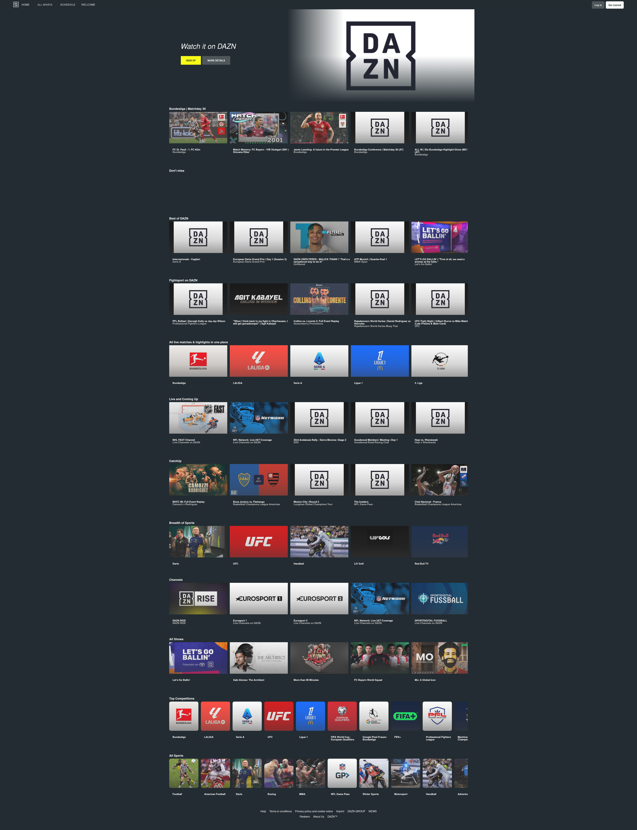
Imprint (340, 811)
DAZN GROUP (356, 811)
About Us (318, 816)
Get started (614, 5)
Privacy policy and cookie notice (314, 811)
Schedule (67, 4)
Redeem (305, 816)
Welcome (88, 4)
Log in (598, 5)
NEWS (373, 811)
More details (216, 60)
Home (26, 4)
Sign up (191, 60)
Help (263, 811)
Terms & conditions (280, 811)
